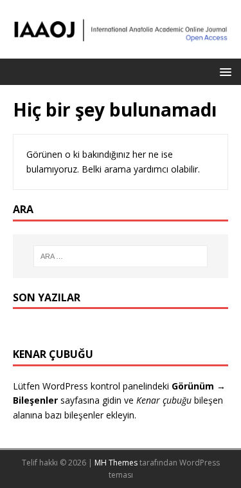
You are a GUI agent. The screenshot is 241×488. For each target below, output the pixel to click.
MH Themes (116, 462)
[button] (223, 71)
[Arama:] (121, 256)
